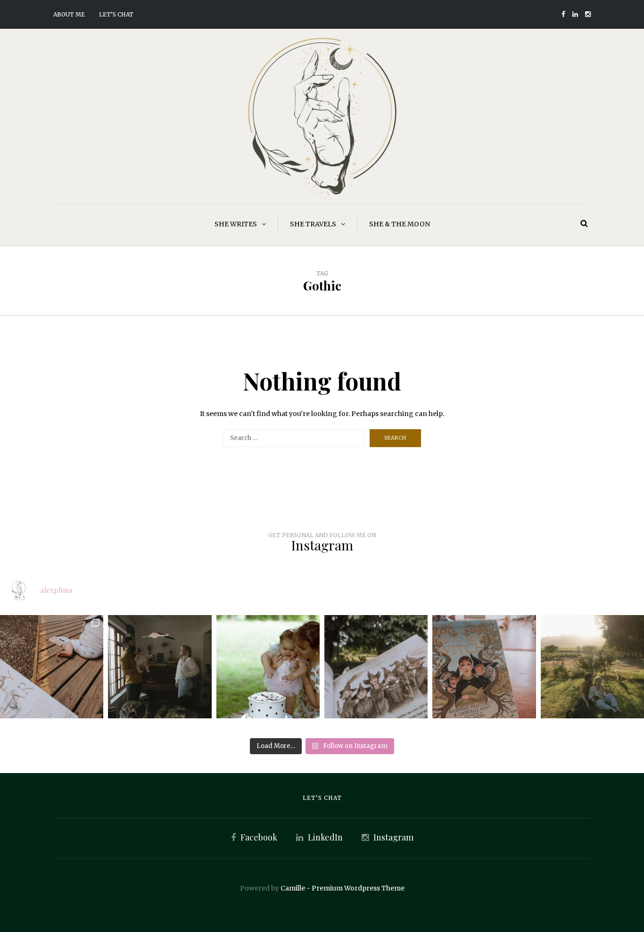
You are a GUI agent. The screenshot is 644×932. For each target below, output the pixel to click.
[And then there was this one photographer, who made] (592, 666)
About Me (69, 14)
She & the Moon (399, 224)
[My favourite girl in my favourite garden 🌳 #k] (268, 666)
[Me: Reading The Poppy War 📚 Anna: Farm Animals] (51, 666)
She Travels (313, 224)
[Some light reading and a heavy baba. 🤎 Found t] (484, 666)
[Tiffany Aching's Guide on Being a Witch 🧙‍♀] (376, 666)
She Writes (236, 224)
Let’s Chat (116, 14)
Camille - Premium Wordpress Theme (343, 888)
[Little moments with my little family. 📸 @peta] (159, 666)
